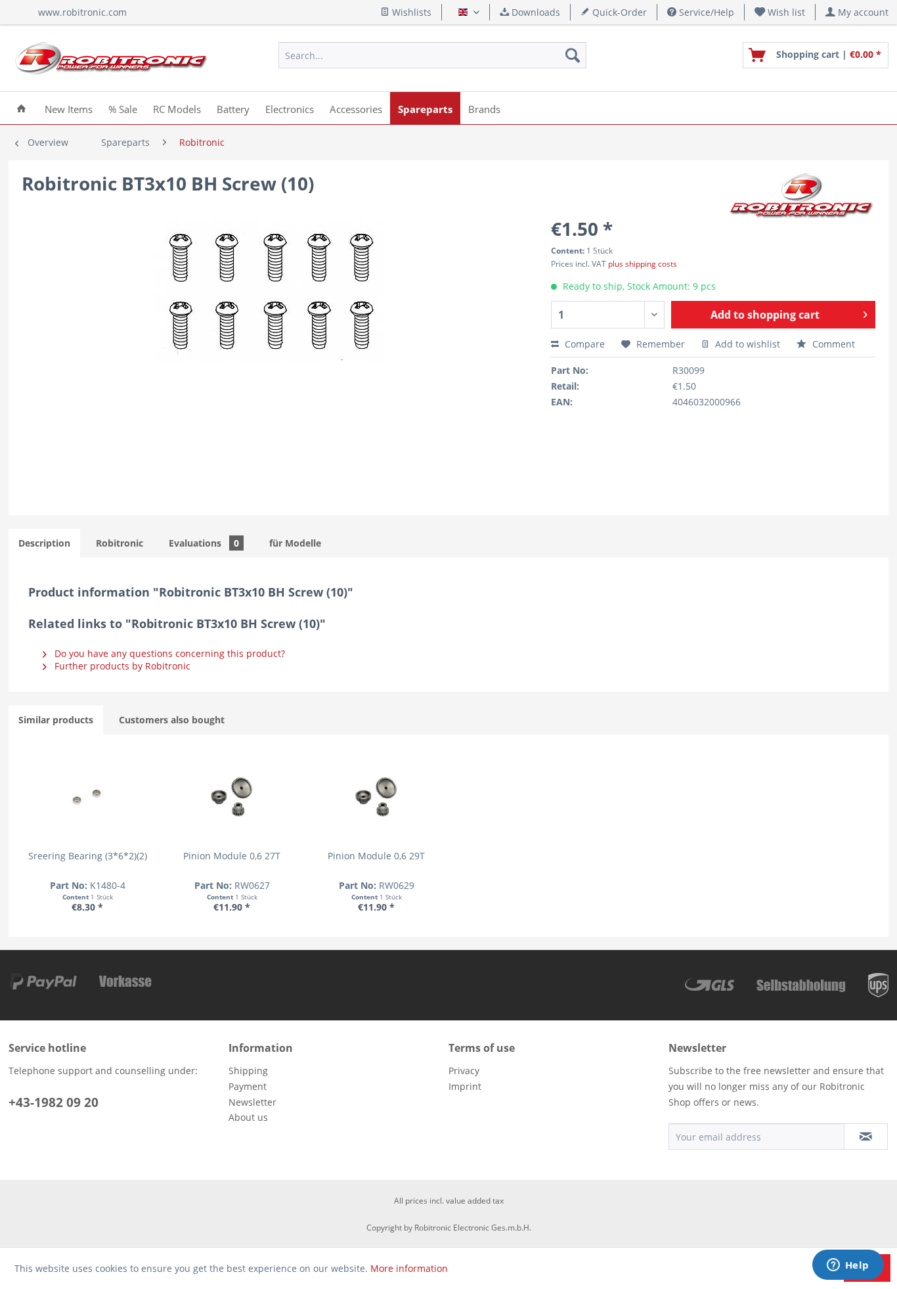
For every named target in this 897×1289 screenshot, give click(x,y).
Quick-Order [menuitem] (618, 12)
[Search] (572, 55)
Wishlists (410, 12)
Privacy (463, 1070)
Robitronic (119, 543)
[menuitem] (780, 12)
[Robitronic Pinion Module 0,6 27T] (231, 797)
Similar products (55, 719)
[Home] (21, 108)
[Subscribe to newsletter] (866, 1136)
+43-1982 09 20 (53, 1102)
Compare (583, 344)
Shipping (248, 1070)
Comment (832, 344)
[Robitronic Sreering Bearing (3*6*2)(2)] (87, 797)
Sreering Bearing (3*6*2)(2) (87, 855)
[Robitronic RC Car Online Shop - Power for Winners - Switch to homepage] (111, 58)
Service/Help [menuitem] (705, 12)
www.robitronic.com (82, 12)
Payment (248, 1086)
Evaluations (204, 543)
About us (248, 1117)
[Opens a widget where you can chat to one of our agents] (848, 1266)
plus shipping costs (642, 263)
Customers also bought (172, 719)
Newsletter (252, 1102)
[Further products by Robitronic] (802, 196)
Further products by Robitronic (121, 666)
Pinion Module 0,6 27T (231, 855)
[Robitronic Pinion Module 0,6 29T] (376, 797)
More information (409, 1268)
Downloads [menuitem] (534, 12)
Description (44, 543)
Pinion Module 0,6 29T (376, 855)
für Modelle (295, 543)
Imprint (464, 1086)
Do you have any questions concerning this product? (168, 653)
